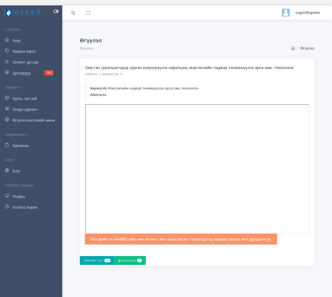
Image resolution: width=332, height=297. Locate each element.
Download (131, 260)
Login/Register (308, 12)
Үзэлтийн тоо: (96, 260)
